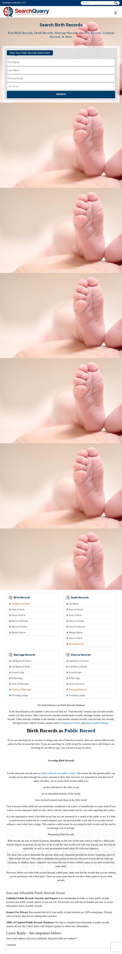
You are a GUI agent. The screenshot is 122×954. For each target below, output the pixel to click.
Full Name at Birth (21, 604)
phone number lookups (96, 723)
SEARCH (61, 94)
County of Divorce (78, 689)
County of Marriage (21, 689)
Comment (11, 944)
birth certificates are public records (58, 773)
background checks (70, 723)
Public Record (79, 730)
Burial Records (76, 644)
